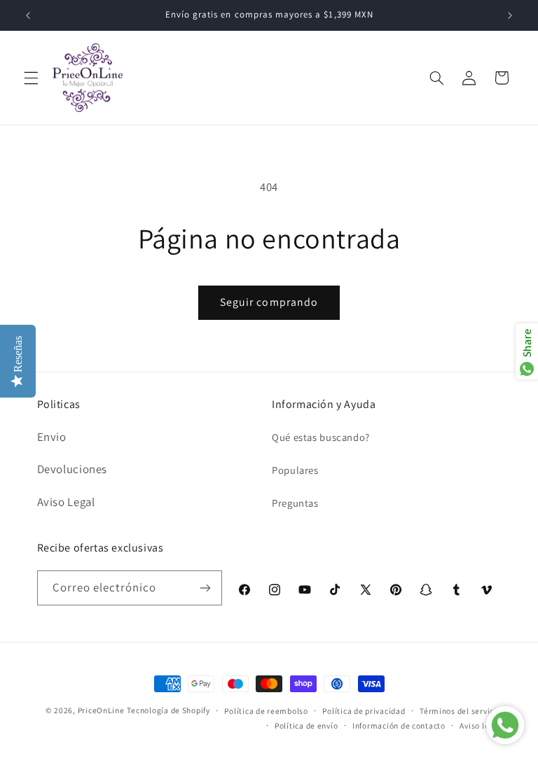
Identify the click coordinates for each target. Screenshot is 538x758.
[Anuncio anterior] (28, 15)
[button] (31, 78)
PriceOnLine (101, 710)
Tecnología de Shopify (168, 710)
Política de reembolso (266, 711)
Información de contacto (399, 725)
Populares (295, 470)
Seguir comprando (269, 302)
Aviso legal (480, 725)
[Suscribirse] (205, 587)
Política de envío (306, 725)
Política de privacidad (363, 711)
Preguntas (295, 503)
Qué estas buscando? (321, 437)
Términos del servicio (460, 711)
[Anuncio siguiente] (510, 15)
